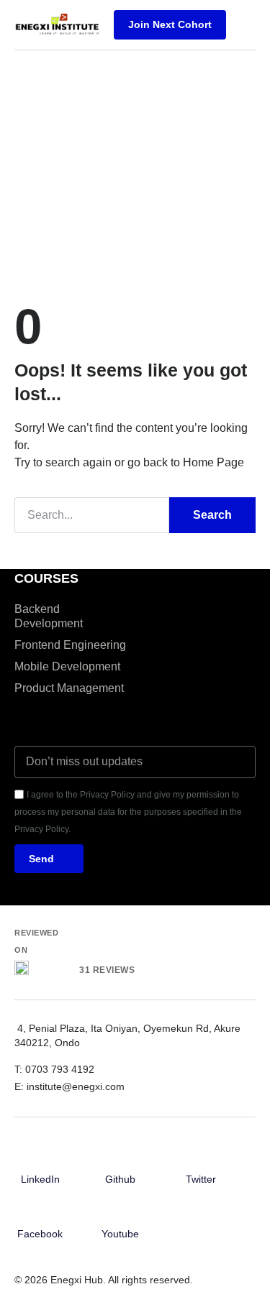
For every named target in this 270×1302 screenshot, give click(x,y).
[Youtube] (120, 1213)
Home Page (213, 462)
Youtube (120, 1233)
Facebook (40, 1233)
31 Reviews (107, 970)
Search (212, 515)
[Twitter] (201, 1158)
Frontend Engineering (70, 645)
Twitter (201, 1179)
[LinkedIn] (40, 1158)
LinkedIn (40, 1179)
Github (120, 1179)
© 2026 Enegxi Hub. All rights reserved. (103, 1279)
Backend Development (48, 616)
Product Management (69, 688)
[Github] (120, 1158)
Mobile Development (67, 666)
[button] (244, 24)
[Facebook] (40, 1213)
